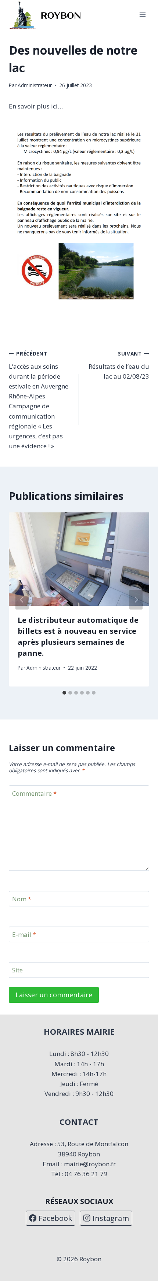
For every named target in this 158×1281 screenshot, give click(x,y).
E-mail (24, 935)
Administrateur (35, 85)
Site (17, 970)
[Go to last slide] (22, 600)
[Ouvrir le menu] (142, 15)
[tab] (64, 693)
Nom (21, 899)
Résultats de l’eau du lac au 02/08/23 (119, 365)
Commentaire (34, 793)
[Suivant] (136, 600)
